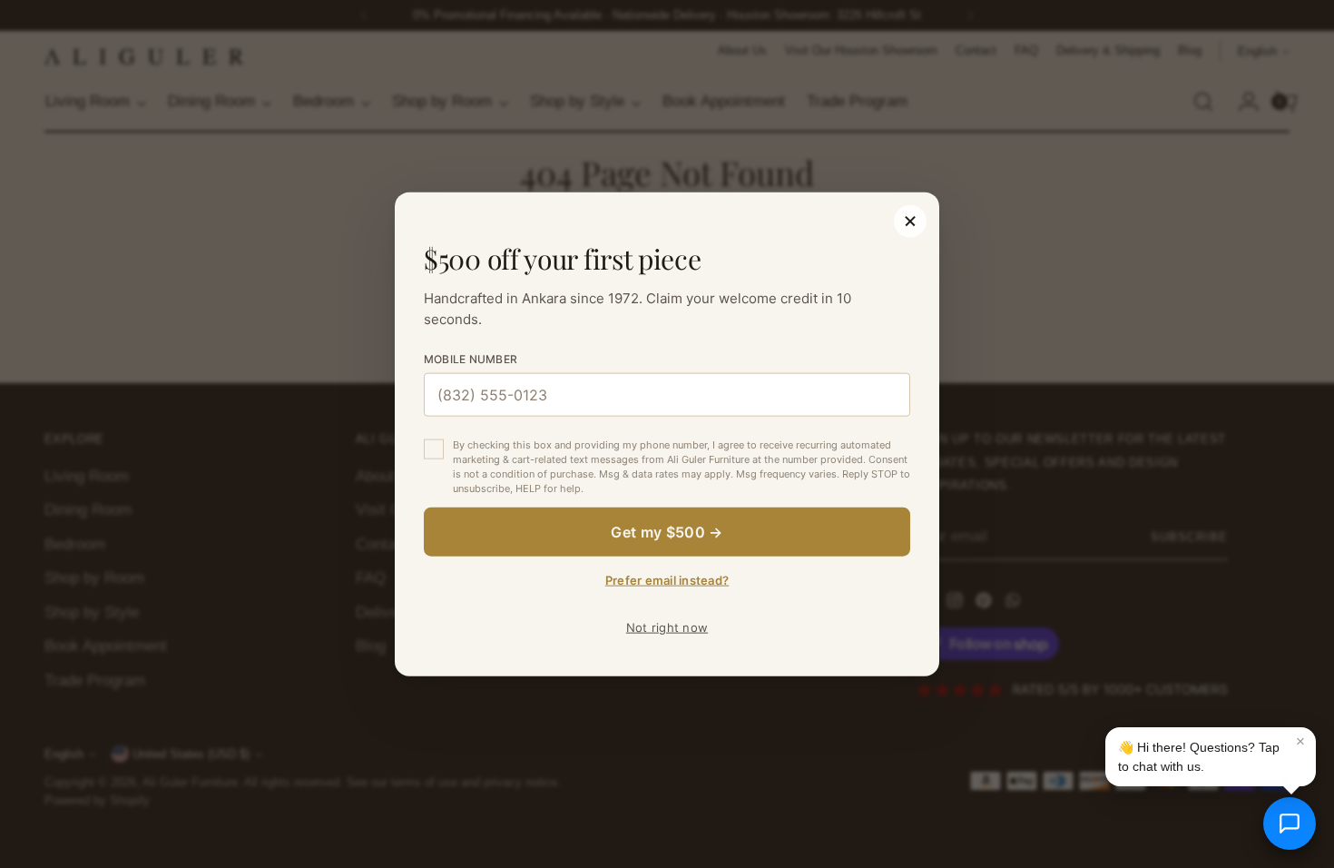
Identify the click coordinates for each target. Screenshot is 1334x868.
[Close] (910, 221)
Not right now (667, 626)
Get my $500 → (666, 531)
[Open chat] (1289, 823)
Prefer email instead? (667, 579)
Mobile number (470, 359)
